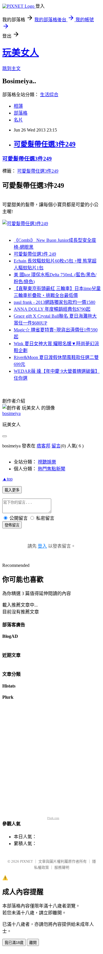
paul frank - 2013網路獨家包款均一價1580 (54, 302)
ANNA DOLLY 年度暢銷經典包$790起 (52, 309)
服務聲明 (61, 867)
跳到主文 (11, 68)
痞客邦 (43, 445)
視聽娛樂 (47, 461)
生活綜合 (49, 94)
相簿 (18, 106)
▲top (7, 478)
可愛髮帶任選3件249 (45, 144)
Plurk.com (53, 818)
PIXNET (26, 861)
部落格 (20, 113)
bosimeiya (11, 413)
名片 (18, 119)
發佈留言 (12, 525)
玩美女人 (20, 52)
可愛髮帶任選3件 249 (35, 254)
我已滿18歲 (14, 943)
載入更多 (12, 490)
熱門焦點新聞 (51, 468)
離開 (33, 943)
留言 (56, 445)
